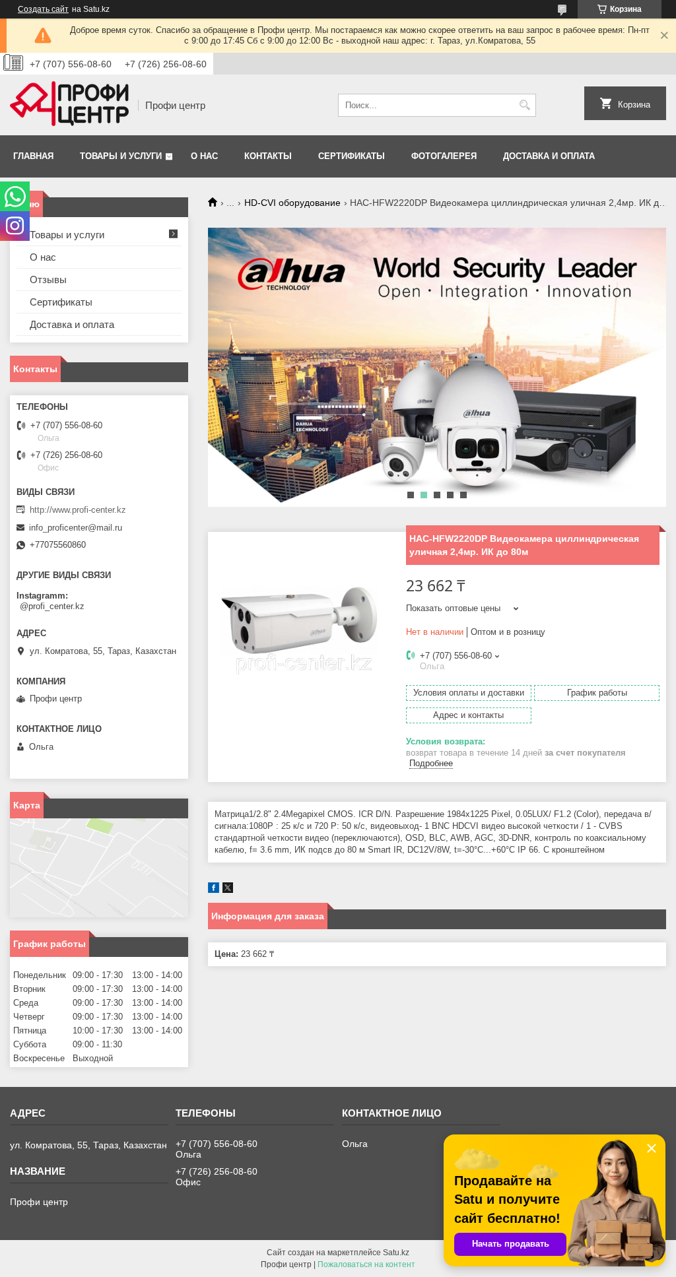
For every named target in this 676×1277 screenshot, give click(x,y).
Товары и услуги (121, 156)
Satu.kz (396, 1252)
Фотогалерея (444, 156)
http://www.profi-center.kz (78, 510)
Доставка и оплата (549, 156)
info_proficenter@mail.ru (75, 528)
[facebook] (213, 890)
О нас (204, 156)
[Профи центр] (69, 105)
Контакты (268, 156)
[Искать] (524, 105)
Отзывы (48, 279)
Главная (33, 156)
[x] (227, 890)
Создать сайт (43, 9)
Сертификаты (351, 156)
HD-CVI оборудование (292, 202)
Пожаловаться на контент (366, 1264)
